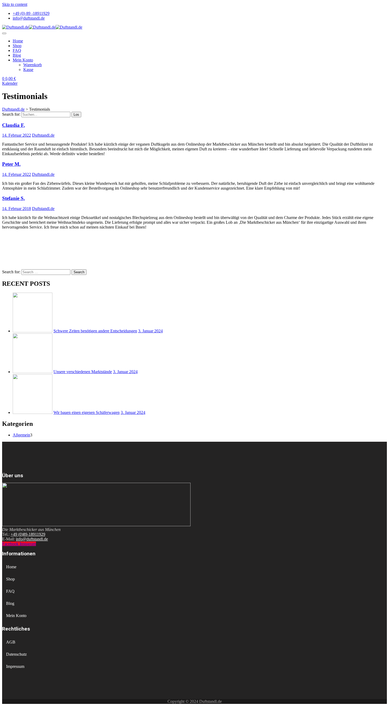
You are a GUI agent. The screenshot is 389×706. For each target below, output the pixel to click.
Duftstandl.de (43, 135)
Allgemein (21, 435)
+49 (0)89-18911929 (28, 534)
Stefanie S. (13, 198)
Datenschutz (16, 654)
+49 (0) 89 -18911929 (31, 13)
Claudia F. (13, 125)
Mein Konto (23, 60)
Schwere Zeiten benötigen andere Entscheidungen (95, 331)
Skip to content (14, 4)
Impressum (15, 666)
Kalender (9, 83)
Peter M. (11, 164)
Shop (17, 45)
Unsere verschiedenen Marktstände (82, 371)
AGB (10, 642)
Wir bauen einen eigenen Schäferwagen (86, 412)
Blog (17, 55)
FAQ (17, 50)
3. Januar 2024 (150, 331)
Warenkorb (32, 64)
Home (18, 41)
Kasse (28, 69)
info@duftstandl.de (29, 18)
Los (76, 115)
